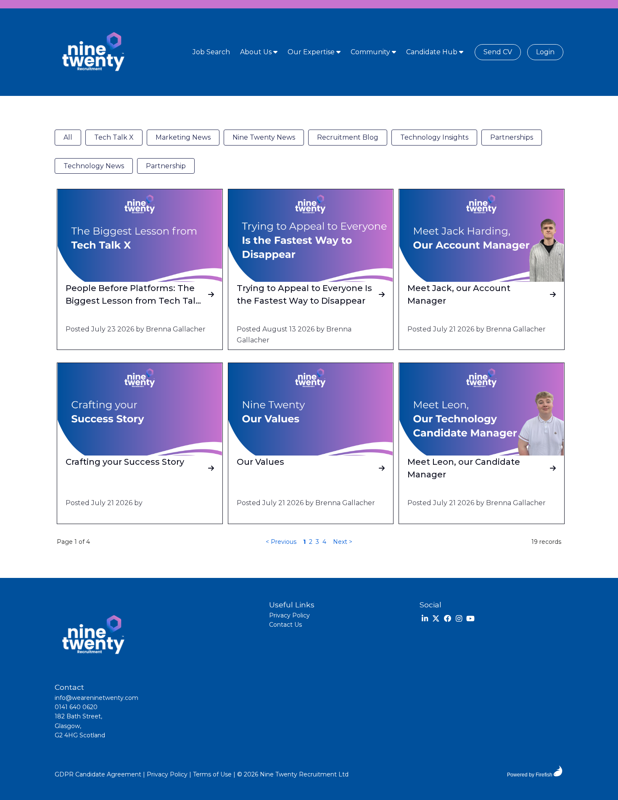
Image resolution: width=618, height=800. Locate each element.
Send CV (497, 52)
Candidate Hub (432, 52)
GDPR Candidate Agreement (98, 774)
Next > (342, 542)
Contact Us (285, 624)
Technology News (93, 166)
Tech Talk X (114, 137)
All (67, 137)
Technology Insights (434, 137)
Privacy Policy (289, 615)
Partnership (166, 166)
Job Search (211, 52)
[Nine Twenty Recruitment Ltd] (92, 52)
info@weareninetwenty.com (96, 698)
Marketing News (183, 137)
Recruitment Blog (347, 137)
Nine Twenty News (263, 137)
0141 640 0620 (76, 707)
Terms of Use (212, 774)
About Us (256, 52)
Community (371, 52)
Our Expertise (312, 52)
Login (545, 52)
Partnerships (511, 137)
